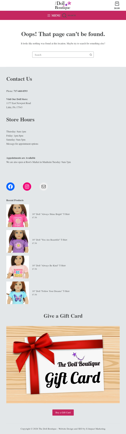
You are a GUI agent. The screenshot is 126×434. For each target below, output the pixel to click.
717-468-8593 (21, 91)
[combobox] (60, 55)
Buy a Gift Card (63, 412)
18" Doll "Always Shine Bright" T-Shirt (51, 214)
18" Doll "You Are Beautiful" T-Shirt (49, 239)
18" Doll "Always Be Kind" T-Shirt (49, 265)
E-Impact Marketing (95, 428)
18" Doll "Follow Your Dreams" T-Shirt (50, 291)
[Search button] (91, 55)
